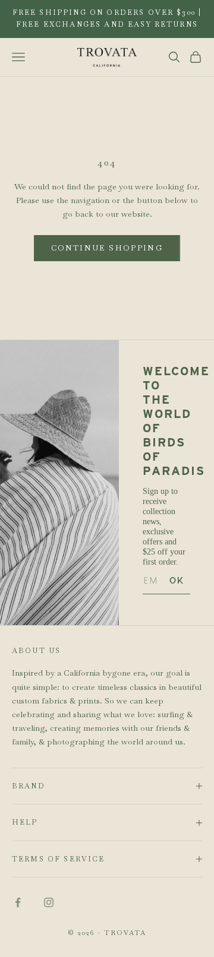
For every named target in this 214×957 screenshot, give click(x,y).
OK (176, 580)
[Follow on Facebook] (18, 902)
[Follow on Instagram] (49, 902)
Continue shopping (107, 248)
